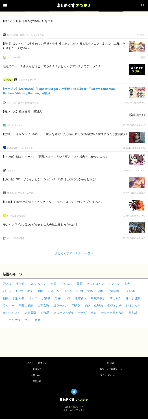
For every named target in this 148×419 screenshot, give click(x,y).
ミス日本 (129, 291)
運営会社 (37, 381)
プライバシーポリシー (111, 375)
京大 (127, 284)
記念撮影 (30, 312)
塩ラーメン (60, 305)
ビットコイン (95, 284)
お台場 (44, 312)
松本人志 (66, 284)
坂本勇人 (81, 298)
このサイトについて (37, 362)
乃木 (68, 298)
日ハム (67, 291)
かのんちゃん (11, 312)
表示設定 (111, 362)
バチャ (7, 291)
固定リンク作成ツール (111, 369)
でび (87, 305)
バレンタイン (37, 284)
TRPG (76, 305)
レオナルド (133, 305)
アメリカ (53, 291)
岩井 (58, 298)
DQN (79, 291)
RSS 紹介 (37, 369)
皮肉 (100, 291)
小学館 (20, 284)
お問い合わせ (37, 375)
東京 (94, 312)
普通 (79, 284)
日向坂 (133, 312)
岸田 (53, 284)
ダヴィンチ (114, 305)
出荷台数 (43, 305)
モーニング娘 (11, 320)
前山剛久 (115, 298)
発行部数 (19, 298)
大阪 (40, 291)
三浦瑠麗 (113, 291)
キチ (30, 291)
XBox (19, 291)
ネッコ (33, 298)
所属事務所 (98, 298)
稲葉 (6, 298)
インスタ (114, 284)
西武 (37, 320)
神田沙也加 (133, 298)
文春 (90, 291)
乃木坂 (7, 284)
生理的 (98, 305)
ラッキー (8, 305)
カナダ (82, 312)
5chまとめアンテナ (74, 406)
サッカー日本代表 (112, 312)
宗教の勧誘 (26, 305)
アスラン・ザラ (63, 312)
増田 (27, 320)
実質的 (46, 298)
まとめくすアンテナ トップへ (74, 253)
